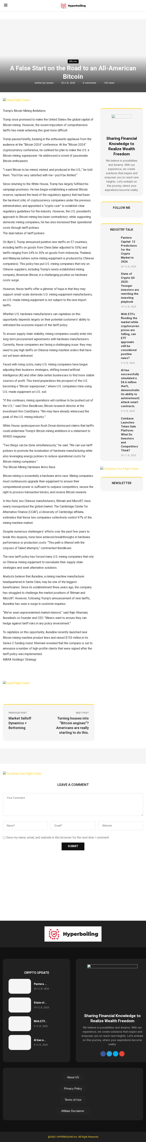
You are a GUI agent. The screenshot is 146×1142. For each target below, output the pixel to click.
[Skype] (115, 1053)
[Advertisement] (73, 884)
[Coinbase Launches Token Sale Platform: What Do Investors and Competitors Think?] (111, 437)
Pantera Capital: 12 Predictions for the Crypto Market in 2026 (129, 250)
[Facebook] (103, 1053)
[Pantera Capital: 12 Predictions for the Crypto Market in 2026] (111, 252)
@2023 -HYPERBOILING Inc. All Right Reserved (73, 1137)
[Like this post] (30, 693)
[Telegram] (109, 1053)
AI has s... (40, 1040)
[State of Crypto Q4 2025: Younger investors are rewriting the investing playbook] (111, 290)
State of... (40, 1003)
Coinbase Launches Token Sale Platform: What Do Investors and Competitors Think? (129, 434)
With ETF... (40, 1021)
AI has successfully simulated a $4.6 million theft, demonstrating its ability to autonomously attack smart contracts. (131, 388)
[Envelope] (122, 1053)
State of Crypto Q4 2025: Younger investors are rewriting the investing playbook (130, 288)
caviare (50, 83)
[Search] (140, 6)
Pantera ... (40, 984)
